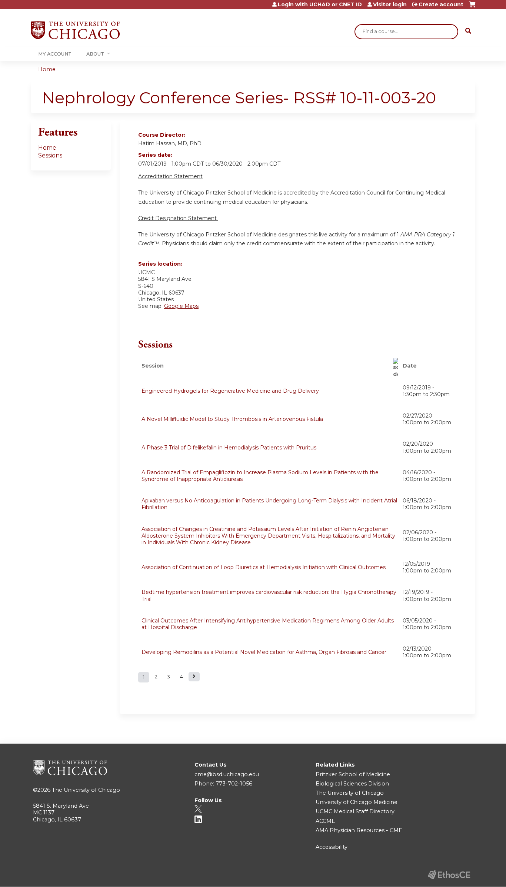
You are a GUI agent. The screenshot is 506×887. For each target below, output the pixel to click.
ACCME (325, 821)
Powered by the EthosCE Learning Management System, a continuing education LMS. (449, 874)
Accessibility (331, 847)
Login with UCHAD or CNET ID (320, 4)
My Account (54, 54)
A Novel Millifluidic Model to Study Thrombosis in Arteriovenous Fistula (232, 419)
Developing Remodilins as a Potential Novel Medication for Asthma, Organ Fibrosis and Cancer (264, 652)
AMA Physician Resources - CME (359, 830)
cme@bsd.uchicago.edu (226, 774)
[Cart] (472, 7)
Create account (441, 4)
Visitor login (390, 4)
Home (47, 69)
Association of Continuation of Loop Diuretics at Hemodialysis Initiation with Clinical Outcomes (264, 567)
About (95, 54)
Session (153, 365)
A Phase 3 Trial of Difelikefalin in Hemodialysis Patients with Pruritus (229, 447)
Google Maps (181, 306)
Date (410, 365)
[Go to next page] (194, 676)
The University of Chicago (86, 790)
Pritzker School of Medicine (353, 774)
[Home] (75, 30)
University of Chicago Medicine (356, 802)
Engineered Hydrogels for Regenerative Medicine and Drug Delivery (230, 391)
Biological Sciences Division (352, 783)
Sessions (50, 155)
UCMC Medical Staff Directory (355, 811)
